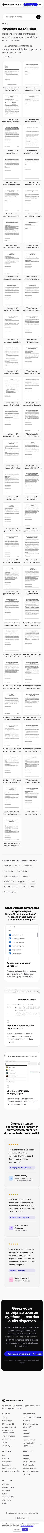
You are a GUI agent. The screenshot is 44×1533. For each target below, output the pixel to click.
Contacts (26, 1437)
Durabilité (6, 1490)
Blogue (26, 1455)
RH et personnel (8, 1439)
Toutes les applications (32, 1417)
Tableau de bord (29, 1440)
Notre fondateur (8, 1487)
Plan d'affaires (28, 1427)
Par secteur (6, 1465)
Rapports (21, 881)
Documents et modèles (11, 1471)
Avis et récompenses (31, 1471)
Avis (24, 886)
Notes (32, 886)
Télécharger (7, 1445)
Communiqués (10, 892)
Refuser (16, 1530)
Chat (25, 1430)
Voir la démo (7, 1421)
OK (25, 1530)
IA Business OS (8, 1424)
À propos (5, 1484)
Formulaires (22, 871)
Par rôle (5, 1455)
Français (22, 1518)
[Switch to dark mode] (21, 4)
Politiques (28, 866)
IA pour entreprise (30, 1424)
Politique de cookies (27, 1526)
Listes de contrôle (11, 876)
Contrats (7, 866)
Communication (8, 1436)
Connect (26, 1433)
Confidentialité (8, 1497)
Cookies (5, 1503)
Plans (17, 866)
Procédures (8, 871)
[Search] (38, 17)
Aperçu (5, 1417)
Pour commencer (30, 1468)
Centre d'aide (28, 1465)
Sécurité (26, 1474)
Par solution (7, 1462)
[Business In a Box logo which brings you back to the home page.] (10, 4)
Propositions (9, 881)
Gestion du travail (9, 1427)
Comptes (26, 1421)
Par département (9, 1468)
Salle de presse (29, 1462)
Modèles (26, 1458)
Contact (5, 1494)
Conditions (6, 1500)
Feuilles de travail (11, 886)
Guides (32, 881)
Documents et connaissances (8, 1431)
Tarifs (4, 1442)
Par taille (5, 1458)
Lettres (25, 876)
